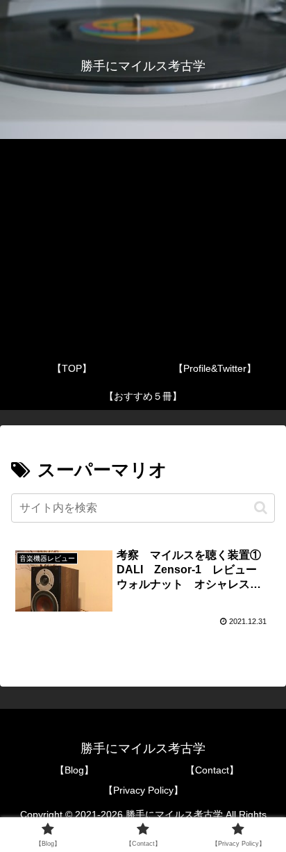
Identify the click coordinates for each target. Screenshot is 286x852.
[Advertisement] (143, 246)
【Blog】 (74, 770)
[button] (261, 508)
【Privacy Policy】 (143, 790)
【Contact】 (212, 770)
